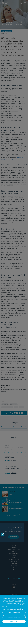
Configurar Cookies (14, 612)
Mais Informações (18, 609)
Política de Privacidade (8, 609)
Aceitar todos (14, 621)
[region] (14, 611)
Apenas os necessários (14, 617)
